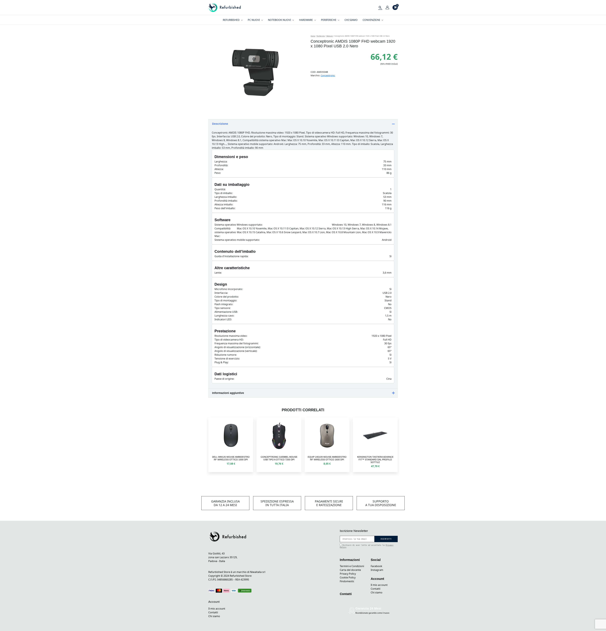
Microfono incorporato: (228, 289)
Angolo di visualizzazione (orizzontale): (237, 347)
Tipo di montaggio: (225, 300)
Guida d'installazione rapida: (231, 256)
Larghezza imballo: (225, 197)
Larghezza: (220, 161)
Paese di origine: (224, 378)
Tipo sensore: (222, 308)
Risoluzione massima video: (230, 336)
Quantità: (220, 189)
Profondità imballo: (226, 200)
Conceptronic (328, 75)
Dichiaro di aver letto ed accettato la (366, 546)
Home (313, 36)
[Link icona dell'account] (387, 7)
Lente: (218, 272)
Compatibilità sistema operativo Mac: (225, 232)
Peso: (217, 173)
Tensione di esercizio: (227, 358)
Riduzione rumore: (225, 354)
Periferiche (321, 36)
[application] (241, 20)
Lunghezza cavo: (224, 315)
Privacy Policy (348, 573)
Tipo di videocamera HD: (229, 339)
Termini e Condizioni (352, 566)
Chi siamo (214, 616)
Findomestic (347, 581)
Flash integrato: (223, 304)
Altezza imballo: (223, 204)
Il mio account (216, 608)
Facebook (376, 566)
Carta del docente (350, 570)
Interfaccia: (221, 293)
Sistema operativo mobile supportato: (237, 240)
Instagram (377, 570)
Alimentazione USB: (226, 312)
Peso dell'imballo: (224, 208)
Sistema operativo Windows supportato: (238, 224)
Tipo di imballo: (223, 193)
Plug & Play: (221, 362)
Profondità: (221, 165)
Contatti (213, 612)
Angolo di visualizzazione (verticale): (235, 351)
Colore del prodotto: (226, 296)
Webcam (329, 36)
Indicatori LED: (223, 319)
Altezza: (219, 169)
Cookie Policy (348, 577)
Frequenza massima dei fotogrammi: (236, 343)
